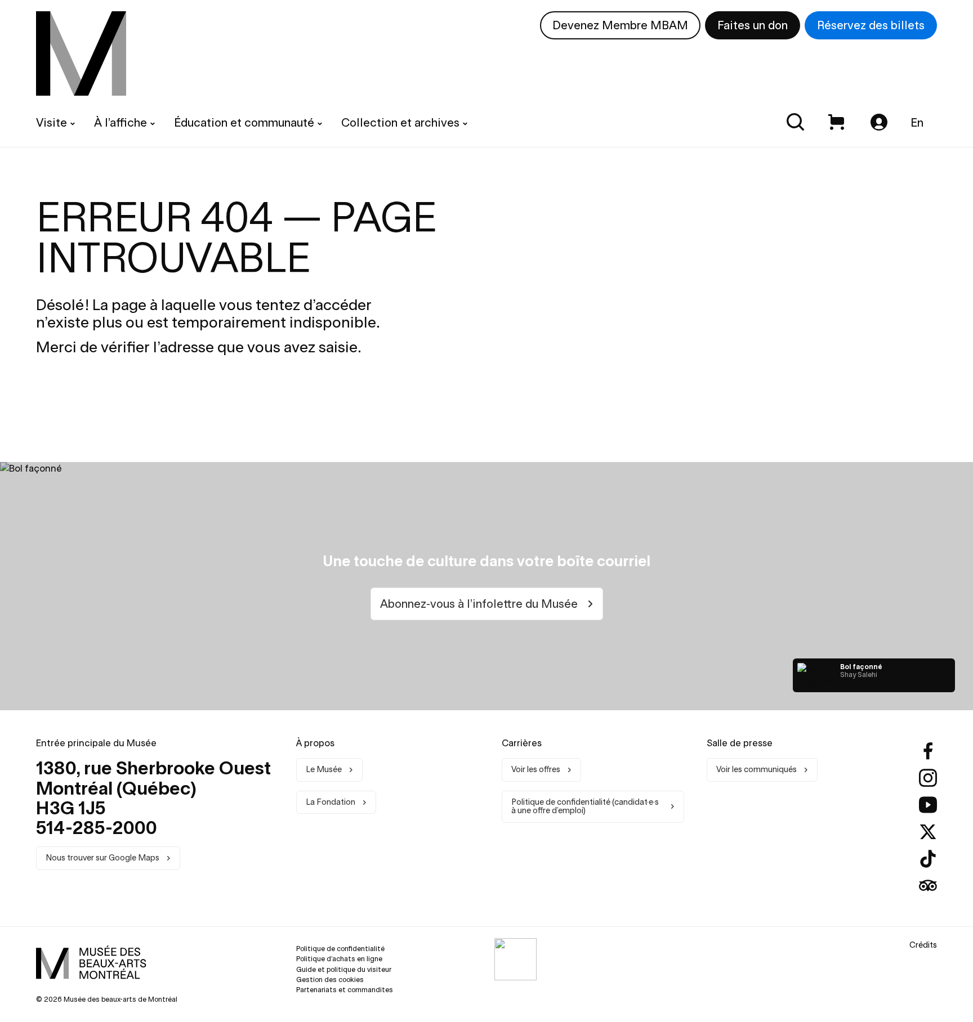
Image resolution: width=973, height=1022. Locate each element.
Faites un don (752, 25)
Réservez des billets (871, 25)
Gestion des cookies (330, 979)
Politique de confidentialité (340, 948)
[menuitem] (81, 53)
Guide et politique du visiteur (343, 969)
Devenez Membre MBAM (620, 25)
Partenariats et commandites (344, 989)
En (916, 122)
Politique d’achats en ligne (339, 958)
